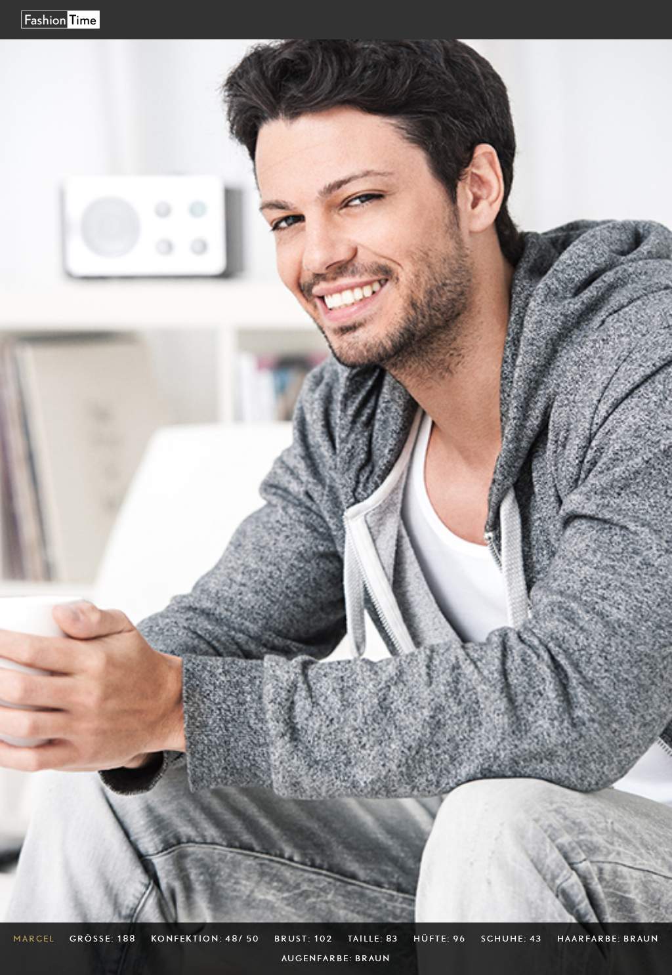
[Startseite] (60, 19)
